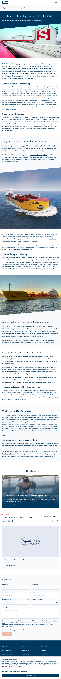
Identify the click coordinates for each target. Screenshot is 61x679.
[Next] (57, 520)
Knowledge (44, 650)
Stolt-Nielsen (42, 93)
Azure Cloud (52, 239)
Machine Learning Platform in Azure (24, 73)
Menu (55, 2)
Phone (45, 592)
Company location (37, 599)
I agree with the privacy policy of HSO (15, 630)
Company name (15, 599)
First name (5, 584)
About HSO (44, 654)
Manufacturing (6, 650)
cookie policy (20, 666)
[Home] (5, 2)
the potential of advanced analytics (23, 249)
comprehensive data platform (38, 155)
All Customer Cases (50, 516)
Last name (35, 584)
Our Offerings (25, 654)
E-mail (4, 592)
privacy (12, 666)
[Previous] (52, 520)
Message (4, 607)
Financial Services (7, 654)
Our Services (25, 650)
